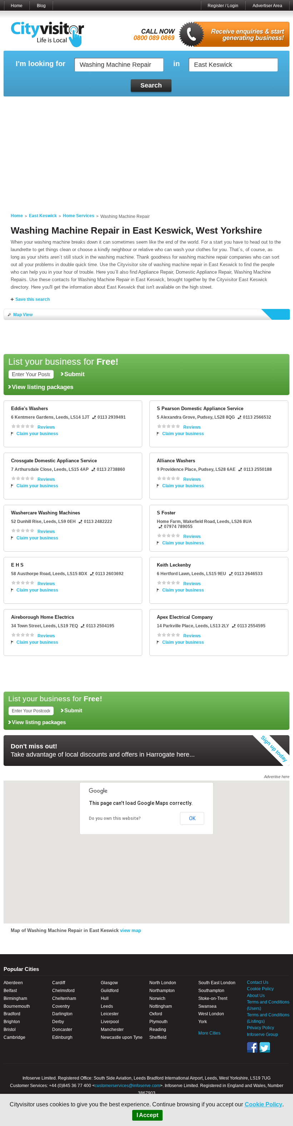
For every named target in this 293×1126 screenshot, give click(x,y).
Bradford (12, 1013)
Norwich (157, 998)
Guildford (110, 990)
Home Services (78, 215)
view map (130, 930)
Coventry (61, 1006)
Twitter (264, 1047)
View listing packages (42, 386)
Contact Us (257, 982)
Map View (23, 314)
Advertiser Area (267, 5)
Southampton (211, 990)
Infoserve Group (262, 1034)
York (202, 1021)
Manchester (112, 1029)
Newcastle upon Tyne (122, 1037)
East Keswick (43, 215)
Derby (58, 1021)
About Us (256, 995)
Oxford (155, 1013)
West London (211, 1013)
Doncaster (62, 1029)
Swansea (207, 1006)
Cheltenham (64, 998)
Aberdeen (13, 982)
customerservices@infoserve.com (127, 1085)
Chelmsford (63, 990)
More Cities (209, 1033)
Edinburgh (62, 1037)
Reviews (46, 427)
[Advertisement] (146, 150)
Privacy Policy (260, 1027)
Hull (105, 998)
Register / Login (223, 5)
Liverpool (110, 1021)
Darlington (62, 1013)
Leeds (107, 1006)
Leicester (110, 1013)
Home (17, 5)
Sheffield (158, 1037)
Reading (157, 1029)
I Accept (147, 1115)
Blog (41, 5)
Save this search (32, 299)
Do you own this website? (115, 818)
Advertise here (276, 776)
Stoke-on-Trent (212, 998)
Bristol (10, 1029)
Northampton (162, 990)
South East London (216, 982)
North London (162, 982)
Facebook (252, 1047)
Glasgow (109, 982)
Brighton (12, 1021)
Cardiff (58, 982)
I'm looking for (40, 64)
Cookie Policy (263, 1104)
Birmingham (15, 998)
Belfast (10, 990)
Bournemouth (17, 1006)
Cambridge (14, 1037)
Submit (74, 374)
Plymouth (158, 1021)
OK (192, 818)
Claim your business (37, 433)
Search (151, 85)
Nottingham (160, 1006)
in (176, 64)
